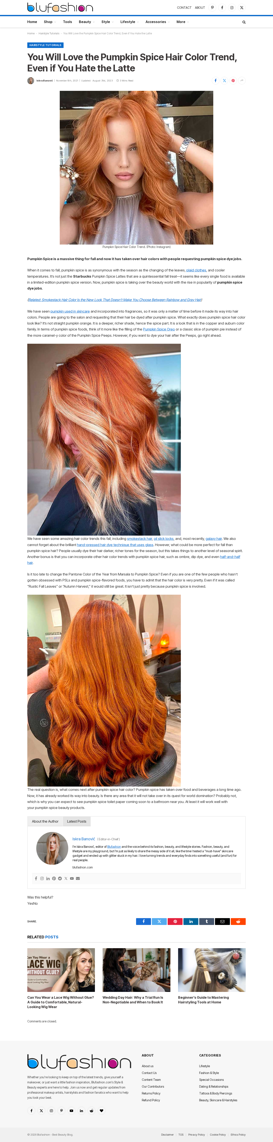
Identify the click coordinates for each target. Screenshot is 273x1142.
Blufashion (114, 846)
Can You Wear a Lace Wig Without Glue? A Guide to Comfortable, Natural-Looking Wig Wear (60, 1002)
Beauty (85, 22)
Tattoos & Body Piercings (215, 1093)
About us (147, 1066)
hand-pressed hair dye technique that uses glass (115, 545)
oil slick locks (164, 538)
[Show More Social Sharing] (242, 80)
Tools (67, 22)
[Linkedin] (48, 879)
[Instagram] (42, 879)
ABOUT (200, 7)
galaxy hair (214, 538)
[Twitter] (66, 879)
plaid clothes (196, 270)
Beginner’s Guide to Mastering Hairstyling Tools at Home (203, 999)
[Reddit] (60, 879)
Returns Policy (151, 1093)
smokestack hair (139, 538)
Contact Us (149, 1073)
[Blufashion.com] (60, 7)
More (181, 22)
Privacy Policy (196, 1134)
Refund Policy (151, 1100)
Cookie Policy (218, 1134)
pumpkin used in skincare (70, 311)
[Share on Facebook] (215, 80)
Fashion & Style (209, 1073)
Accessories (156, 22)
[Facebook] (36, 879)
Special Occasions (211, 1079)
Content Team (151, 1079)
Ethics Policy (238, 1134)
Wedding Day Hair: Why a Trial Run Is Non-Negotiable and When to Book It (133, 999)
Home (32, 22)
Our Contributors (153, 1086)
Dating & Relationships (213, 1086)
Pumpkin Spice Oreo (159, 329)
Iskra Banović (44, 80)
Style (106, 22)
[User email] (78, 879)
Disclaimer (167, 1134)
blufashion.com (83, 867)
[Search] (244, 22)
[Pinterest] (54, 879)
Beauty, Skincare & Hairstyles (218, 1100)
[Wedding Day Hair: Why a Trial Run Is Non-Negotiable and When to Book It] (136, 970)
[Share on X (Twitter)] (224, 80)
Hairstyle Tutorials (49, 33)
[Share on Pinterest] (233, 80)
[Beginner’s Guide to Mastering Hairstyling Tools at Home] (212, 970)
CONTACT (184, 7)
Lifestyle (128, 22)
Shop (48, 22)
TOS (181, 1134)
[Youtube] (72, 879)
